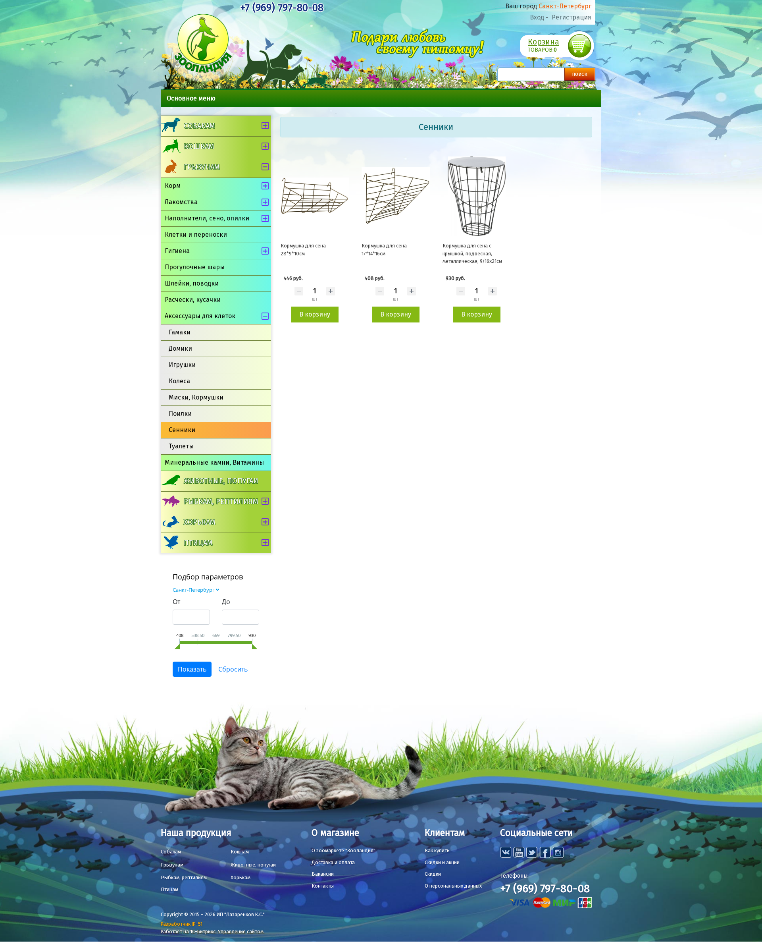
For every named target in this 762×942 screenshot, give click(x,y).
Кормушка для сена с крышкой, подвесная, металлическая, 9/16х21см (472, 253)
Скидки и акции (442, 862)
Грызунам (201, 167)
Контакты (323, 886)
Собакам (199, 126)
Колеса (179, 381)
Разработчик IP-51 (181, 924)
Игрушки (182, 365)
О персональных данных (453, 886)
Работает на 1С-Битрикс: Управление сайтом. (213, 931)
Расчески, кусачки (193, 299)
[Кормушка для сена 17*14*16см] (396, 196)
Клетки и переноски (196, 234)
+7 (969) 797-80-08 (281, 8)
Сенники (182, 430)
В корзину (314, 314)
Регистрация (571, 17)
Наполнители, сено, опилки (207, 218)
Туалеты (181, 446)
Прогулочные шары (195, 267)
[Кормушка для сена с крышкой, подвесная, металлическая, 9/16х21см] (477, 196)
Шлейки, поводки (192, 283)
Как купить (437, 850)
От (176, 601)
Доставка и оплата (333, 862)
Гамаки (179, 332)
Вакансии (323, 874)
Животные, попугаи (221, 481)
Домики (180, 348)
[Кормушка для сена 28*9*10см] (315, 196)
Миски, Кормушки (196, 397)
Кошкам (199, 146)
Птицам (198, 543)
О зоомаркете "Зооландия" (343, 850)
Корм (173, 185)
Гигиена (177, 251)
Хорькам (199, 522)
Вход (537, 17)
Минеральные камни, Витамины (214, 462)
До (226, 601)
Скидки (433, 874)
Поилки (180, 413)
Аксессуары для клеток (200, 316)
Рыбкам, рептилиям (221, 501)
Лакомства (181, 202)
